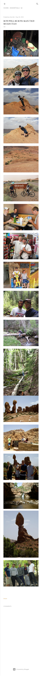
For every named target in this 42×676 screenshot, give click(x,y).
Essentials (15, 8)
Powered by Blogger (22, 669)
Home (6, 8)
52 (21, 8)
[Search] (37, 3)
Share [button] (5, 598)
